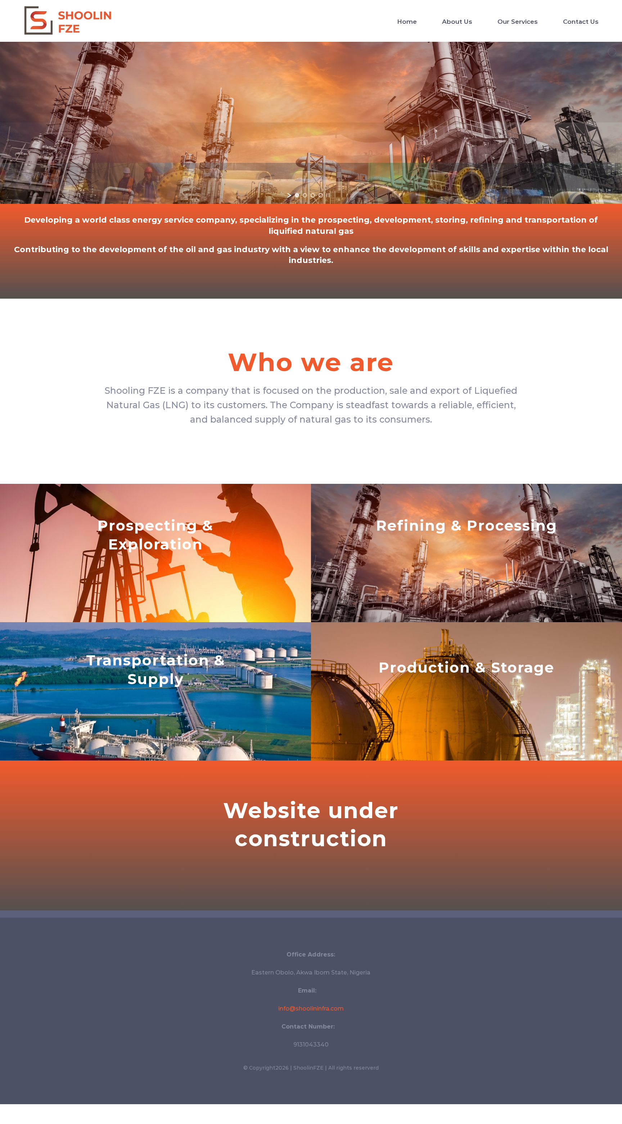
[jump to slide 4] (321, 195)
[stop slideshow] (327, 195)
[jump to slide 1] (297, 195)
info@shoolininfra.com (311, 1008)
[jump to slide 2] (305, 195)
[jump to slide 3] (313, 195)
